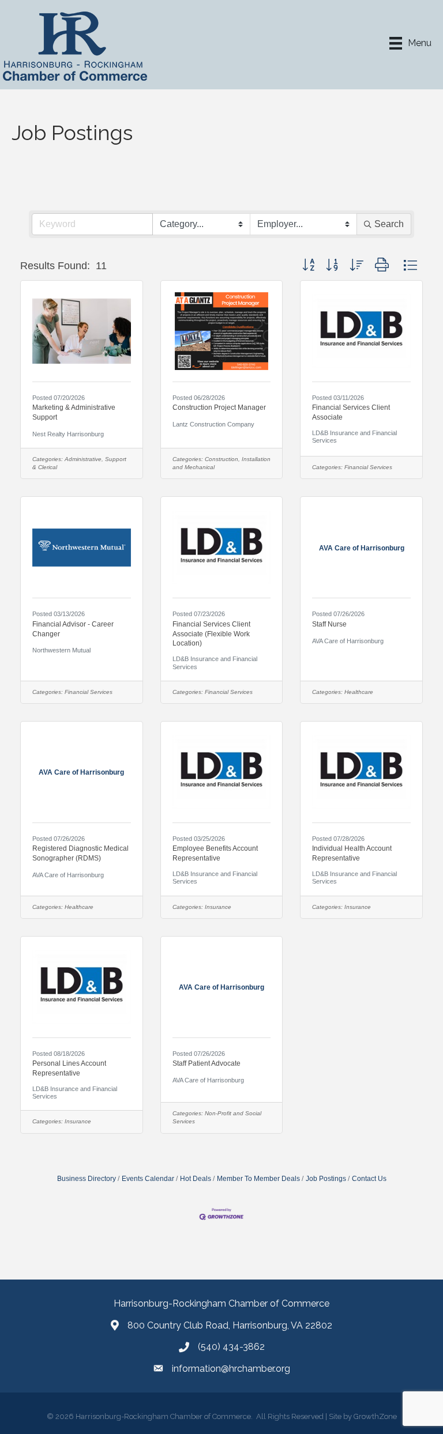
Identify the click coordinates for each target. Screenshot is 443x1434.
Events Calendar (148, 1179)
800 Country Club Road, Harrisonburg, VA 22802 (229, 1325)
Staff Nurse (329, 624)
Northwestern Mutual (61, 650)
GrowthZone (375, 1416)
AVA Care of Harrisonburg (348, 640)
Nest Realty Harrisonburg (68, 434)
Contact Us (369, 1179)
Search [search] (389, 224)
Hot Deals (195, 1179)
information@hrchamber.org (231, 1368)
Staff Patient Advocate (206, 1063)
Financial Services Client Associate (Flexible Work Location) (211, 634)
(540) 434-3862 (231, 1346)
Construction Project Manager (219, 407)
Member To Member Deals (258, 1179)
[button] (308, 265)
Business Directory (86, 1179)
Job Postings (326, 1179)
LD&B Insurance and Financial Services (354, 436)
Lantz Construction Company (213, 424)
